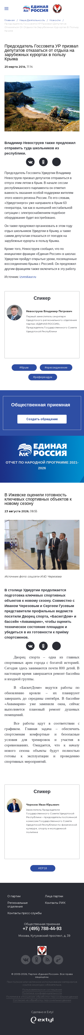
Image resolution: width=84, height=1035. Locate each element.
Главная (9, 20)
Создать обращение (42, 419)
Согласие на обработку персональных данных (42, 1000)
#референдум (42, 377)
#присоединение (56, 367)
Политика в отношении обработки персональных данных (42, 996)
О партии (14, 896)
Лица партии (54, 896)
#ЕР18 (42, 868)
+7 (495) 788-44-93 (42, 928)
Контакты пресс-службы (24, 913)
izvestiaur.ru (28, 277)
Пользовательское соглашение (42, 989)
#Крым (24, 367)
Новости (55, 20)
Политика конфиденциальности (42, 993)
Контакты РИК (55, 903)
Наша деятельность (32, 20)
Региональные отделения (17, 904)
